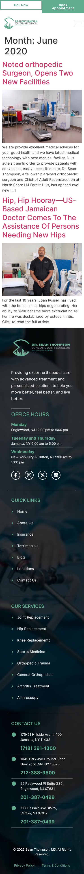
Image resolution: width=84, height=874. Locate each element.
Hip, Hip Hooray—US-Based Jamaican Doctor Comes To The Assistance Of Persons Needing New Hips (40, 217)
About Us (25, 523)
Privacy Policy (24, 865)
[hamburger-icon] (79, 23)
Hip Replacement (31, 628)
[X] (42, 475)
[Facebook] (15, 475)
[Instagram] (29, 475)
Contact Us (27, 580)
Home (22, 511)
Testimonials (27, 545)
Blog (21, 557)
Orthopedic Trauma (33, 663)
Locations (25, 568)
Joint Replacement (33, 617)
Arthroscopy (28, 697)
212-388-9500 (37, 773)
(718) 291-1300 (38, 748)
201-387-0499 (37, 797)
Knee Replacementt (33, 640)
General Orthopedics (34, 674)
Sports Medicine (31, 651)
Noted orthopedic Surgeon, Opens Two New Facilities (37, 73)
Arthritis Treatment (33, 686)
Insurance (25, 534)
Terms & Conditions (56, 865)
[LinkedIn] (56, 475)
